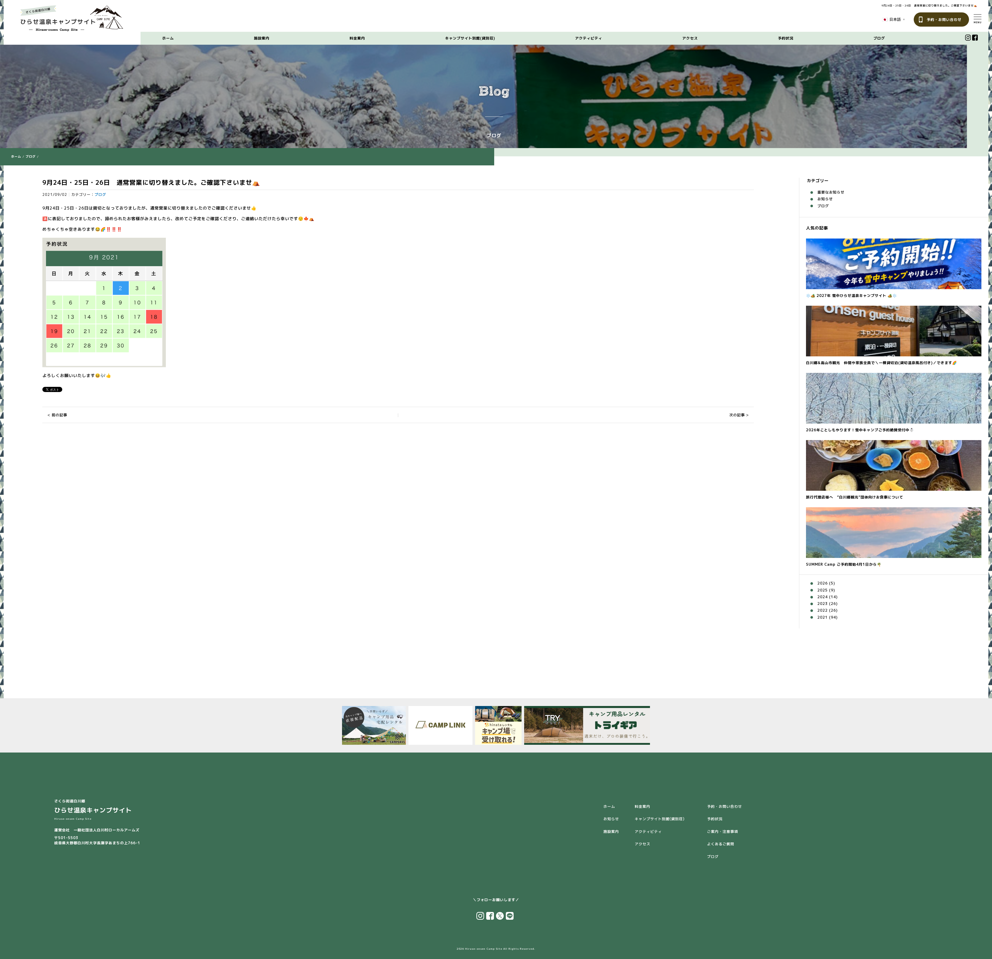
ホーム (168, 38)
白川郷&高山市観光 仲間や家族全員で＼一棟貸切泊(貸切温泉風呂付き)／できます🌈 (881, 362)
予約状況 (785, 38)
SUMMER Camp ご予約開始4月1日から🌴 (843, 564)
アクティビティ (588, 38)
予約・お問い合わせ (944, 19)
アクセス (690, 38)
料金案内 (357, 38)
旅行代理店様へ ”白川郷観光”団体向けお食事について (854, 497)
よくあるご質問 (720, 843)
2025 (822, 590)
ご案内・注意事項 (722, 831)
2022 (822, 610)
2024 (822, 596)
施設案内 (261, 38)
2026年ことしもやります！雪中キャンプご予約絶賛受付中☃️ (860, 429)
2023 (822, 603)
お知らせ (825, 198)
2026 (822, 583)
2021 (822, 617)
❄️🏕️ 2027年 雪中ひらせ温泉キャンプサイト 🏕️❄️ (851, 295)
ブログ (879, 38)
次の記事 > (739, 414)
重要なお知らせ (830, 192)
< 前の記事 (57, 414)
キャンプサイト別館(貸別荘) (470, 38)
